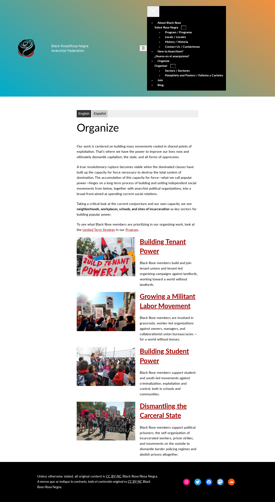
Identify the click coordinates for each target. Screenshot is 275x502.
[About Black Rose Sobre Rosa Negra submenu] (183, 28)
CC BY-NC (114, 476)
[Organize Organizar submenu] (173, 66)
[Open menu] (143, 48)
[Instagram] (186, 482)
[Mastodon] (220, 482)
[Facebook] (209, 482)
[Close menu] (153, 11)
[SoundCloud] (231, 482)
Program (132, 230)
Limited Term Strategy (98, 230)
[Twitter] (197, 482)
